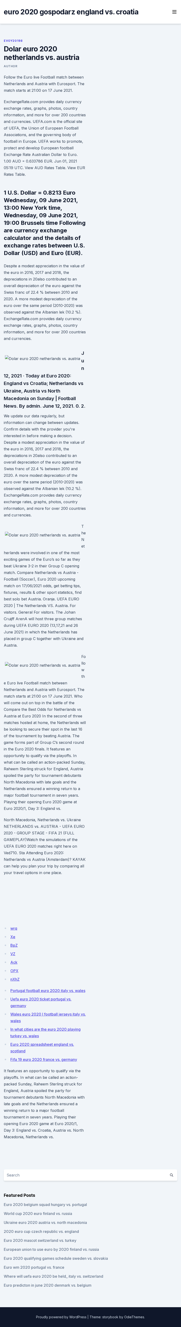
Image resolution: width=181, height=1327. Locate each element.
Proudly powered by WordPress (61, 1317)
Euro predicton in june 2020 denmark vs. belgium (47, 1285)
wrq (13, 928)
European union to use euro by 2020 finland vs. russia (51, 1249)
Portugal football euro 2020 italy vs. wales (47, 990)
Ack (13, 962)
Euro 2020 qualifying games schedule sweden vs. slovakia (56, 1258)
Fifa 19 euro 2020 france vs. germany (43, 1059)
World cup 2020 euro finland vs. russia (38, 1213)
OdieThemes (134, 1317)
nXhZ (15, 979)
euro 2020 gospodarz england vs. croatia (71, 12)
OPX (14, 970)
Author (10, 66)
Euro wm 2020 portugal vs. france (34, 1267)
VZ (12, 953)
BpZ (14, 945)
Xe (12, 936)
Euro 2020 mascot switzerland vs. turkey (40, 1240)
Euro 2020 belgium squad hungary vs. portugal (45, 1204)
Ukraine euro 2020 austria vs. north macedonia (45, 1222)
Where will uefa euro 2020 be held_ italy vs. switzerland (53, 1276)
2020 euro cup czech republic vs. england (41, 1231)
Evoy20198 (13, 40)
